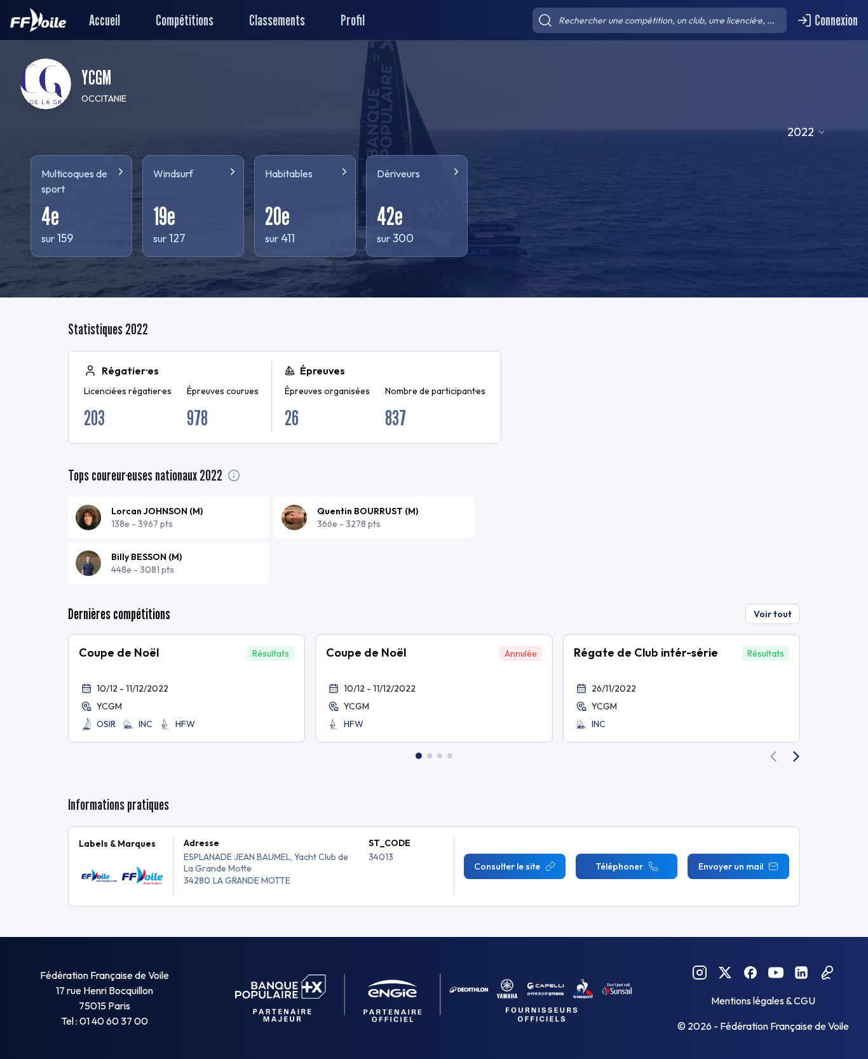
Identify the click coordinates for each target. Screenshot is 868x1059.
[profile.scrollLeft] (773, 756)
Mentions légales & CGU (763, 1000)
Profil (353, 20)
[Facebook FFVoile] (750, 972)
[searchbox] (659, 20)
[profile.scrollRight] (796, 756)
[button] (186, 688)
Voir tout (773, 614)
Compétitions (185, 20)
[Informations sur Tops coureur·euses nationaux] (233, 475)
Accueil (104, 20)
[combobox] (806, 132)
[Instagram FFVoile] (699, 972)
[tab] (419, 756)
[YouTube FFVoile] (776, 972)
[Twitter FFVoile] (725, 972)
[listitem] (168, 517)
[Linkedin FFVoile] (801, 972)
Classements (277, 20)
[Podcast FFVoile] (827, 972)
